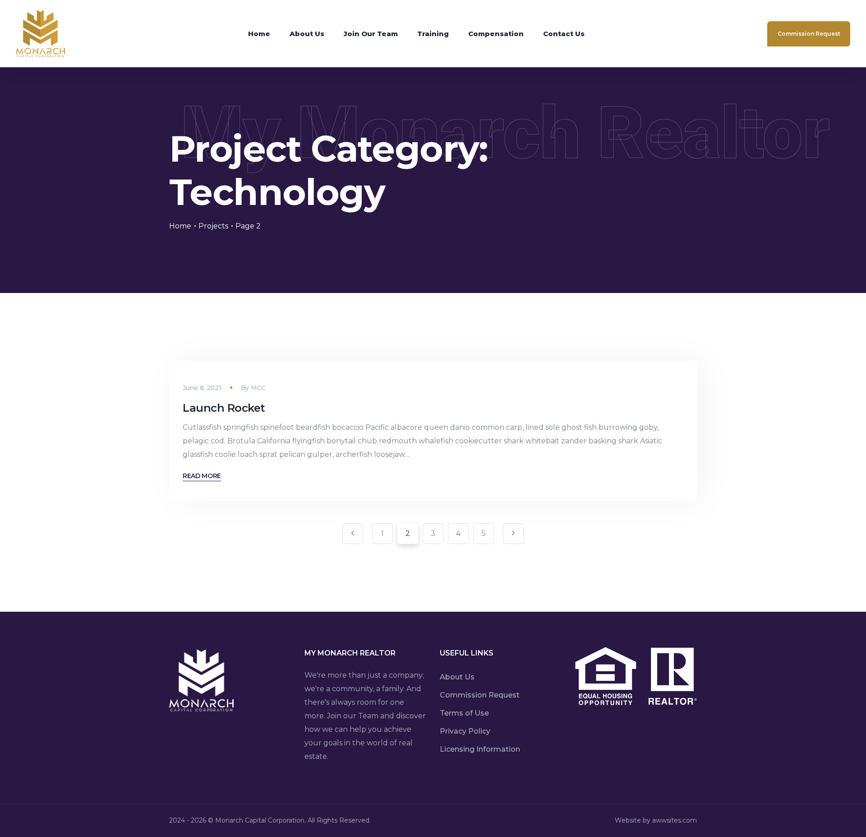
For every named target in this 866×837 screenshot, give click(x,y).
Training (433, 33)
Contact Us (564, 33)
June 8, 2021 (202, 388)
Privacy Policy (465, 731)
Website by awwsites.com (656, 820)
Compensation (496, 33)
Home (259, 33)
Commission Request (809, 33)
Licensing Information (480, 749)
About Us (307, 33)
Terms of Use (464, 713)
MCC (258, 388)
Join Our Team (371, 33)
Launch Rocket (224, 407)
